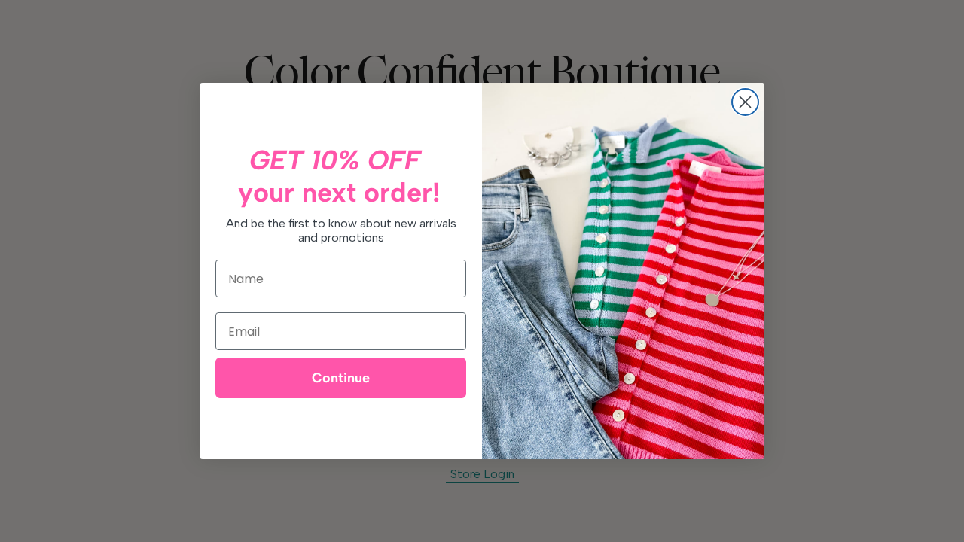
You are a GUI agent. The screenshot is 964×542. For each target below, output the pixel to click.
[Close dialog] (745, 102)
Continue (341, 378)
